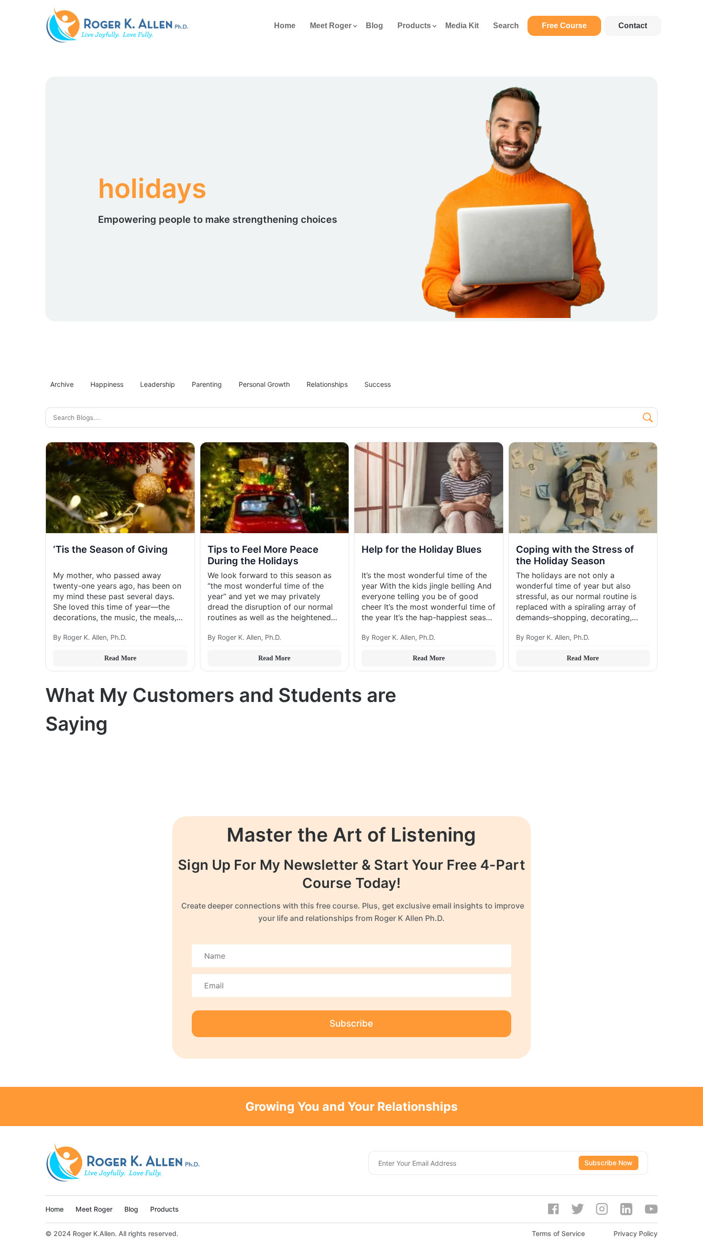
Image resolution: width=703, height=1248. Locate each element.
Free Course (564, 26)
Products (414, 26)
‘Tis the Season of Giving (110, 549)
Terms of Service (558, 1233)
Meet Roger (331, 26)
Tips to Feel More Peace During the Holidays (263, 555)
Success (377, 384)
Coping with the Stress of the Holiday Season (575, 555)
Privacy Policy (636, 1233)
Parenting (207, 384)
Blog (374, 26)
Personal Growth (264, 384)
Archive (62, 384)
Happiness (106, 384)
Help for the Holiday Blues (422, 549)
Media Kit (462, 26)
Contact (632, 26)
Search (506, 26)
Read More (120, 658)
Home (285, 26)
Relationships (327, 384)
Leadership (157, 384)
